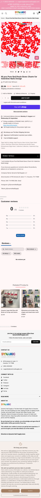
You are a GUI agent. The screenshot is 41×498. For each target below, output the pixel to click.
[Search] (6, 13)
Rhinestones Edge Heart (8, 146)
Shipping (3, 88)
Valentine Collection (22, 146)
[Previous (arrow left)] (1, 198)
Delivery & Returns (21, 93)
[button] (20, 216)
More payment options (20, 111)
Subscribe (36, 342)
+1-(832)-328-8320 (8, 2)
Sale (3, 23)
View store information (10, 125)
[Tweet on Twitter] (18, 72)
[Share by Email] (29, 72)
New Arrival (25, 142)
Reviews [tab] (6, 243)
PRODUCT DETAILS (8, 156)
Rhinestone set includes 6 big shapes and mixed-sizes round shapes (30, 312)
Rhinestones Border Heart (27, 144)
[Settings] (34, 13)
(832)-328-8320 (7, 366)
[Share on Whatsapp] (27, 72)
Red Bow (8, 144)
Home (2, 18)
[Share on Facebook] (16, 72)
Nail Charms (18, 142)
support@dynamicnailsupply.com (28, 2)
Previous (2, 41)
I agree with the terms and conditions (14, 102)
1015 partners (12, 451)
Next (38, 41)
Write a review (20, 235)
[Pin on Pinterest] (21, 72)
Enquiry (32, 93)
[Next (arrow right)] (2, 198)
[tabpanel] (20, 264)
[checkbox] (17, 253)
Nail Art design (9, 142)
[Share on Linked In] (24, 72)
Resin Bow (15, 144)
